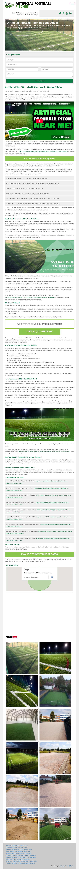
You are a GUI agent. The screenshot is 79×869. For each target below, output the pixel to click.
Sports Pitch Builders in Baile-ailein (16, 847)
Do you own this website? (31, 577)
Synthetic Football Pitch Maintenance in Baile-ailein (21, 861)
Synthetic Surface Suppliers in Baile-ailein (18, 853)
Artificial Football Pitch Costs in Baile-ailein (19, 849)
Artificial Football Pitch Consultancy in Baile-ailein (21, 857)
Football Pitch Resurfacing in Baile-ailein (18, 851)
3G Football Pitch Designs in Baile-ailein (18, 859)
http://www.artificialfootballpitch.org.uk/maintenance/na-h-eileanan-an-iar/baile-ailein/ (44, 451)
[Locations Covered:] (5, 3)
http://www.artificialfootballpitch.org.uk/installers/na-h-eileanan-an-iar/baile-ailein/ (43, 151)
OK (52, 577)
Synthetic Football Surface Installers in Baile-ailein (21, 855)
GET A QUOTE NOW (39, 331)
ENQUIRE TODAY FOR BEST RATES (39, 554)
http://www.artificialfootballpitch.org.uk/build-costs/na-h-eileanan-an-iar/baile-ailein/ (30, 297)
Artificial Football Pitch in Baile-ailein (17, 846)
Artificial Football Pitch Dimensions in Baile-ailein (20, 863)
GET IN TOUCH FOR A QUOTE (39, 158)
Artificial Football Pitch (66, 866)
